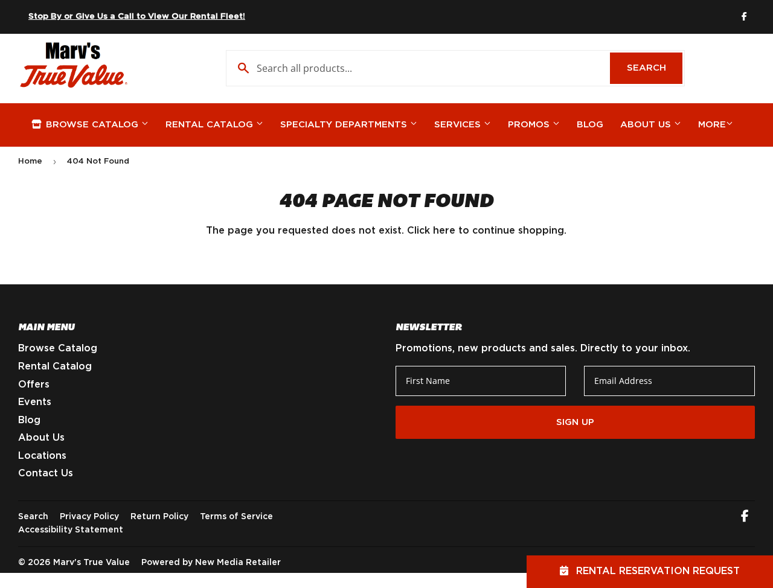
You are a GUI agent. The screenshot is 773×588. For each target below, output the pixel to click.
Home (30, 161)
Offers (34, 384)
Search (654, 67)
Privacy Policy (89, 517)
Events (34, 402)
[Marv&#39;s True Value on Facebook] (745, 517)
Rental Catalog (210, 124)
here (444, 230)
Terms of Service (236, 517)
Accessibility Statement (70, 530)
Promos (530, 124)
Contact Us (45, 473)
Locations (42, 456)
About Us (647, 124)
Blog (590, 124)
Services (459, 124)
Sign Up (575, 422)
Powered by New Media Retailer (211, 562)
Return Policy (159, 517)
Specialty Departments (345, 124)
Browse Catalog (92, 124)
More (712, 124)
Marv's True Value (91, 562)
